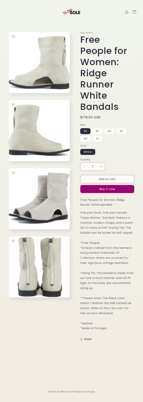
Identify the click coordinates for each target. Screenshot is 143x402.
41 (99, 139)
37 (97, 131)
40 (87, 139)
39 (123, 131)
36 (85, 131)
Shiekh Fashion (65, 391)
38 (111, 131)
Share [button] (88, 339)
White (88, 152)
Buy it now (107, 189)
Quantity (85, 159)
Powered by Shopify (84, 391)
